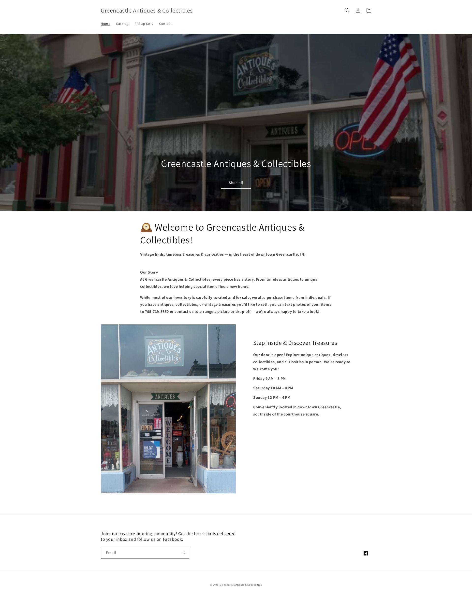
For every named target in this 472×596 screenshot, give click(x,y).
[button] (347, 10)
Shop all (236, 182)
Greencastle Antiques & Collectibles (241, 584)
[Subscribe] (183, 553)
